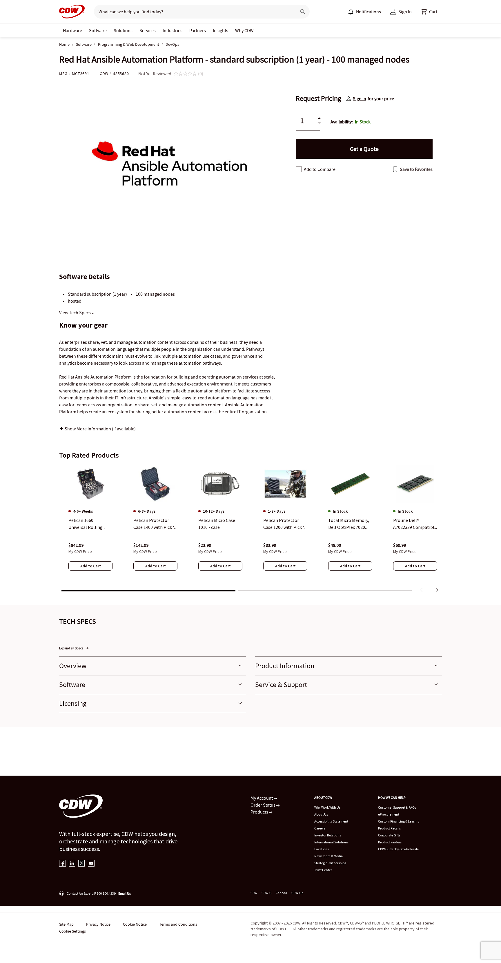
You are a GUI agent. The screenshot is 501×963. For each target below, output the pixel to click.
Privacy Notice (98, 924)
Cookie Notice (135, 924)
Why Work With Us (327, 807)
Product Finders (390, 842)
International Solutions (331, 842)
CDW (254, 893)
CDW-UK (297, 893)
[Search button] (302, 11)
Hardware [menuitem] (72, 30)
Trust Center (323, 870)
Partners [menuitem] (197, 30)
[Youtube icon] (91, 864)
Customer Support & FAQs (397, 807)
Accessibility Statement (331, 821)
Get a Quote (364, 148)
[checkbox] (299, 169)
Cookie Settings (72, 931)
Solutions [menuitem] (123, 30)
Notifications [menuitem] (368, 11)
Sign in (359, 98)
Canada (281, 893)
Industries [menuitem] (172, 30)
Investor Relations (327, 835)
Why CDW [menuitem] (244, 30)
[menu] (364, 12)
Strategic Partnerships (330, 863)
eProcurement (388, 814)
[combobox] (193, 12)
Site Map (66, 924)
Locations (321, 849)
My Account (262, 798)
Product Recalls (389, 828)
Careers (319, 828)
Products (260, 812)
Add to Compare (319, 169)
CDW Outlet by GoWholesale (398, 849)
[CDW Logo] (72, 12)
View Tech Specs (75, 312)
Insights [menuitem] (220, 30)
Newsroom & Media (328, 856)
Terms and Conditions (178, 924)
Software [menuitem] (98, 30)
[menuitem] (351, 11)
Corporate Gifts (389, 835)
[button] (429, 12)
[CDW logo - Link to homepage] (72, 12)
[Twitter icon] (81, 864)
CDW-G (266, 893)
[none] (72, 30)
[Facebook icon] (62, 864)
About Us (321, 814)
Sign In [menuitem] (405, 11)
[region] (250, 530)
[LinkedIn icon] (72, 864)
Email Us (124, 893)
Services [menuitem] (147, 30)
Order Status (263, 805)
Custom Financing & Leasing (398, 821)
